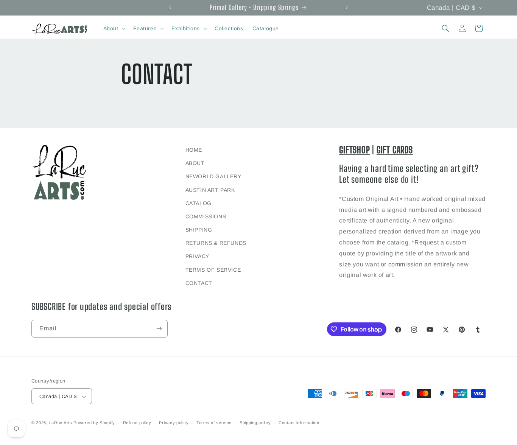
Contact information (299, 422)
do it (408, 179)
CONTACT (198, 283)
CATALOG (198, 203)
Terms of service (214, 422)
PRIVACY (197, 257)
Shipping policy (255, 422)
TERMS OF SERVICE (213, 270)
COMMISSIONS (205, 216)
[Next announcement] (346, 7)
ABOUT (195, 163)
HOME (193, 150)
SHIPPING (198, 230)
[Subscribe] (159, 329)
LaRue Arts (60, 423)
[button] (114, 28)
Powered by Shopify (94, 423)
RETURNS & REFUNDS (215, 243)
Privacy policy (173, 422)
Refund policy (137, 422)
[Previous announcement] (170, 7)
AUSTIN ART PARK (210, 190)
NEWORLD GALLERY (213, 177)
